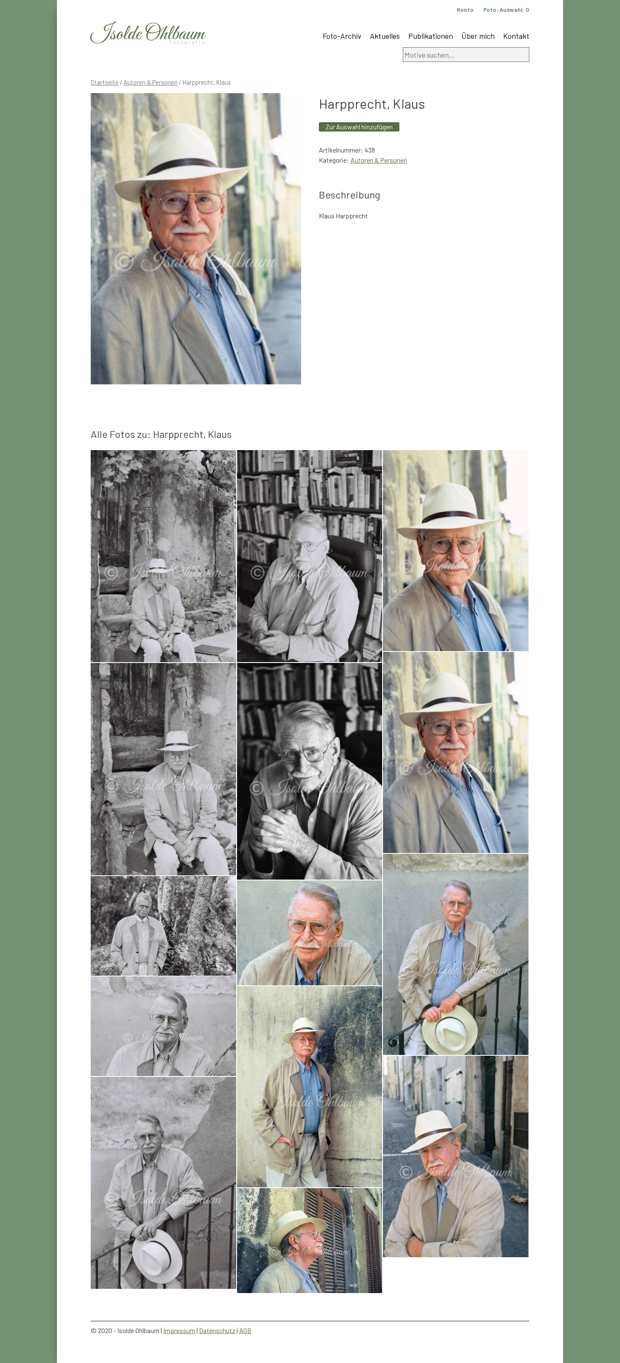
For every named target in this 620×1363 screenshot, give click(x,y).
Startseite (105, 82)
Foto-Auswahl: (506, 9)
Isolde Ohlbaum (148, 34)
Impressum (179, 1330)
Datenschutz (217, 1330)
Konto (465, 9)
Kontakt (516, 36)
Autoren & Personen (151, 82)
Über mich (478, 36)
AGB (245, 1330)
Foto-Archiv (342, 36)
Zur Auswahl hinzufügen (359, 127)
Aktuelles (385, 36)
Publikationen (430, 36)
